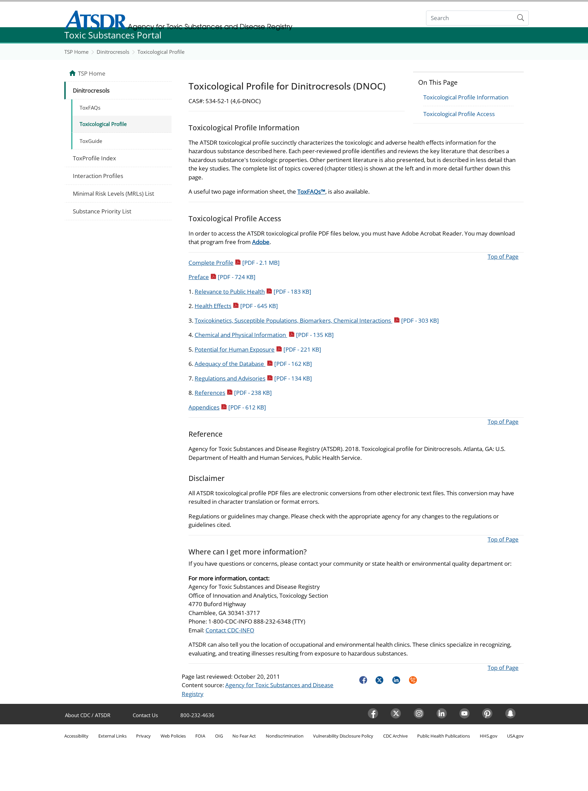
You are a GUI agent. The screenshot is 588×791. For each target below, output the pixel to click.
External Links (112, 736)
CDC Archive (395, 736)
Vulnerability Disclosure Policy (343, 736)
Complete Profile (234, 263)
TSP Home (76, 51)
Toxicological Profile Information (465, 97)
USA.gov (515, 736)
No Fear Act (244, 736)
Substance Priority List (102, 211)
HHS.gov (488, 736)
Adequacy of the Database (253, 364)
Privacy (143, 736)
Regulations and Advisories (253, 378)
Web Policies (173, 736)
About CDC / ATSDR (87, 715)
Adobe (261, 242)
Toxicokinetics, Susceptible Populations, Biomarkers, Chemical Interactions (317, 320)
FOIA (200, 736)
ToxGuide (91, 141)
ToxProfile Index (94, 158)
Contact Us (145, 715)
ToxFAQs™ (311, 191)
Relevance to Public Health (253, 291)
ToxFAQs (90, 107)
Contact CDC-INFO (230, 630)
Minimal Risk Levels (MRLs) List (113, 193)
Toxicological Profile (160, 51)
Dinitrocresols (113, 51)
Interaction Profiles (98, 176)
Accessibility (76, 736)
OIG (219, 736)
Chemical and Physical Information (264, 335)
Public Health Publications (443, 736)
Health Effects (236, 306)
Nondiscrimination (285, 736)
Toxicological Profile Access (459, 114)
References (233, 393)
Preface (222, 277)
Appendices (227, 407)
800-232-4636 (197, 715)
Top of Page (503, 256)
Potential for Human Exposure (258, 349)
